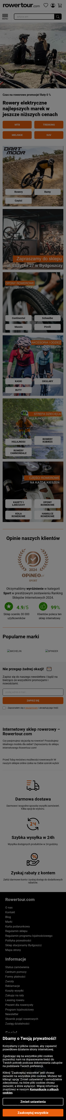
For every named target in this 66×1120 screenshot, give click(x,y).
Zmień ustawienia (33, 1102)
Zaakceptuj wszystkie (33, 1113)
